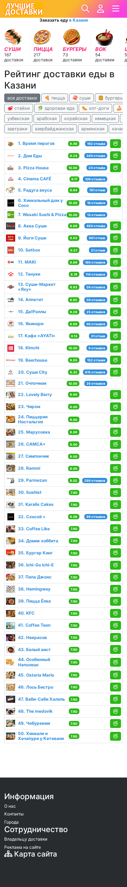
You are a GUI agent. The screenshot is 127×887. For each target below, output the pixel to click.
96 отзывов (95, 324)
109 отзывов (95, 179)
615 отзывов (95, 372)
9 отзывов (97, 348)
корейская (75, 118)
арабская (47, 118)
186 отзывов (95, 262)
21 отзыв (98, 250)
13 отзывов (96, 215)
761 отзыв (97, 190)
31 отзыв (98, 336)
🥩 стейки (18, 108)
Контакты (14, 814)
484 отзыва (95, 226)
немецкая (105, 118)
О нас (10, 806)
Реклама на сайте (22, 847)
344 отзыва (95, 156)
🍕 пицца (54, 98)
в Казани (78, 20)
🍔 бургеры (110, 98)
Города (11, 822)
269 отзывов (94, 480)
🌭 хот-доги (95, 108)
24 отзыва (97, 168)
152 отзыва (96, 360)
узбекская (18, 118)
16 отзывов (96, 203)
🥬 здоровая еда (55, 108)
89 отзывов (95, 517)
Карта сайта (34, 853)
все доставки (22, 98)
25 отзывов (95, 312)
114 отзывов (95, 274)
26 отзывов (95, 383)
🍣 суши (81, 98)
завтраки (17, 128)
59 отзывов (95, 287)
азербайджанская (54, 128)
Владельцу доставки (25, 839)
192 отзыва (96, 144)
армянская (92, 128)
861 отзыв (97, 238)
